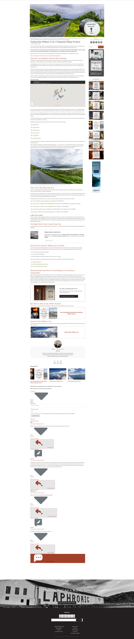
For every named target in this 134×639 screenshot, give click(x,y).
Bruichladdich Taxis (36, 206)
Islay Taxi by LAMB (35, 203)
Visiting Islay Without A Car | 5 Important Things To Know (55, 41)
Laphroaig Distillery (36, 130)
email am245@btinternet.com (50, 206)
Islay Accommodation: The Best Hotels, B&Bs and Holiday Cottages (57, 313)
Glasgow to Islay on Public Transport (56, 323)
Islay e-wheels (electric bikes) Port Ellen (39, 266)
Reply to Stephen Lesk (51, 516)
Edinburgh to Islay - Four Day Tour (52, 232)
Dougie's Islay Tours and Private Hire (39, 209)
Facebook (32, 436)
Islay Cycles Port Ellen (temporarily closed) (40, 264)
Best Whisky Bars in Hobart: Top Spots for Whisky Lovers (96, 86)
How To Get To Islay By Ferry (74, 381)
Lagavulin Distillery (35, 127)
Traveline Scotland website (46, 69)
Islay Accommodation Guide (39, 305)
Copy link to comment (34, 438)
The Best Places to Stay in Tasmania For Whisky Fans (96, 155)
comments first (33, 403)
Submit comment (35, 415)
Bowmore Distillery (35, 132)
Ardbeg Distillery (35, 124)
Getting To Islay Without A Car (57, 332)
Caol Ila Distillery (35, 135)
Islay (41, 46)
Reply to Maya (50, 447)
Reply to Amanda (50, 488)
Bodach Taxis (34, 211)
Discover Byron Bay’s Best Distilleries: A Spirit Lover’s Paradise (96, 136)
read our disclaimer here (66, 39)
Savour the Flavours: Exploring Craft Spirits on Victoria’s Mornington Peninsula (96, 146)
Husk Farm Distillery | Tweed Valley (96, 106)
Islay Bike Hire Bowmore (36, 261)
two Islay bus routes (35, 109)
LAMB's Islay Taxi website (75, 203)
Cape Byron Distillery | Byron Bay (96, 96)
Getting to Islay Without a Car (42, 323)
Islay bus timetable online (77, 70)
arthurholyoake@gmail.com (50, 211)
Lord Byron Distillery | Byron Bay (96, 116)
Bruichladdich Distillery (36, 138)
